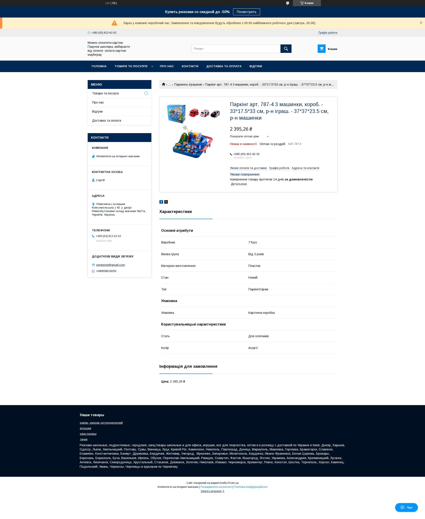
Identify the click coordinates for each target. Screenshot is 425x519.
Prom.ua (233, 483)
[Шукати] (286, 48)
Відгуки (255, 66)
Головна (99, 66)
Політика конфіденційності (251, 486)
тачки (83, 439)
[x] (166, 202)
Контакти (190, 66)
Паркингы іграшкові (188, 84)
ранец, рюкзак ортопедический (101, 422)
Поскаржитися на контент (216, 486)
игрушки (85, 428)
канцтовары (88, 433)
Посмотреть (247, 12)
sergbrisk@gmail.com (110, 264)
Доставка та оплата (223, 66)
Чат (410, 507)
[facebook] (161, 202)
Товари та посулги (130, 66)
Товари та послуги (105, 93)
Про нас (167, 66)
